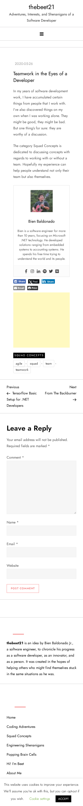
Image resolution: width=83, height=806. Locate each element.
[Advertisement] (41, 320)
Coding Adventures (21, 726)
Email (12, 543)
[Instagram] (32, 271)
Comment (15, 457)
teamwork (22, 369)
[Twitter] (51, 271)
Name (13, 522)
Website (13, 565)
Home (11, 717)
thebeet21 (41, 6)
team (49, 363)
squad (34, 363)
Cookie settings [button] (39, 798)
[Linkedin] (39, 271)
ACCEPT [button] (63, 799)
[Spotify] (45, 271)
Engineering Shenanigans (25, 745)
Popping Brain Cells (21, 754)
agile (19, 363)
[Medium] (57, 271)
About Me (14, 773)
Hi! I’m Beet (15, 763)
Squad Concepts (29, 355)
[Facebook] (26, 271)
